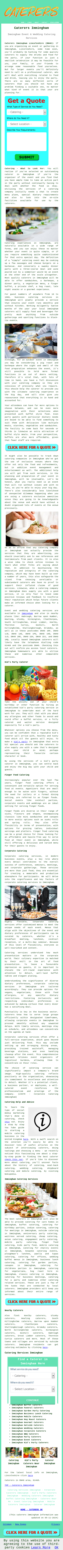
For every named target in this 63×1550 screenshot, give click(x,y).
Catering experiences (18, 243)
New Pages (20, 1524)
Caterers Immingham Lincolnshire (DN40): (29, 43)
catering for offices (32, 1257)
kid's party (21, 742)
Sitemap (7, 1524)
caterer (35, 389)
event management (40, 468)
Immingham (27, 613)
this (7, 1122)
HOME (22, 22)
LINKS (29, 22)
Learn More (40, 1547)
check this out (14, 1159)
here (25, 1139)
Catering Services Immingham (24, 1352)
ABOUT (36, 22)
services (47, 611)
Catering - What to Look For (24, 169)
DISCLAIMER (54, 22)
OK (56, 1547)
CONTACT (44, 22)
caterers (10, 203)
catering (53, 1280)
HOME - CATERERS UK (31, 1509)
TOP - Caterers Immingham (19, 1485)
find (16, 1316)
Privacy (55, 1524)
